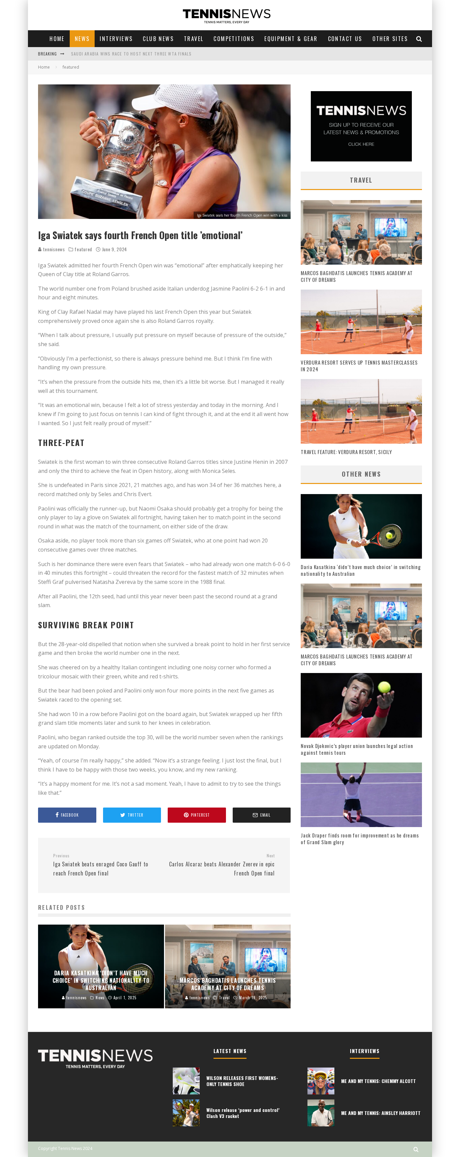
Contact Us (345, 39)
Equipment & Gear (291, 39)
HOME (57, 39)
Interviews (116, 39)
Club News (158, 39)
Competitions (233, 39)
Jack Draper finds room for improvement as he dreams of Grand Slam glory (360, 838)
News (82, 39)
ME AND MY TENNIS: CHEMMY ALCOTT (378, 1080)
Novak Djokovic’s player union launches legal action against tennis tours (357, 749)
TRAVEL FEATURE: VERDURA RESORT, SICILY (346, 451)
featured (83, 249)
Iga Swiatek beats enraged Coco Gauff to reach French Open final (100, 865)
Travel (193, 39)
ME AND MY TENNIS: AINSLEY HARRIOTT (381, 1112)
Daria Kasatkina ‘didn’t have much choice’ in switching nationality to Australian (361, 570)
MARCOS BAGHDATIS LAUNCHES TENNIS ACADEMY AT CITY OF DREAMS (357, 276)
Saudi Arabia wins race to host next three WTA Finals (131, 54)
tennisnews (53, 249)
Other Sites (390, 39)
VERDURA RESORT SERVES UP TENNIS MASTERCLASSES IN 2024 (359, 366)
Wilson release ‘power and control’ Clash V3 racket (243, 1112)
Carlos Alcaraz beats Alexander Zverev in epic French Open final (222, 865)
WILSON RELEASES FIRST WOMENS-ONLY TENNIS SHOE (242, 1080)
